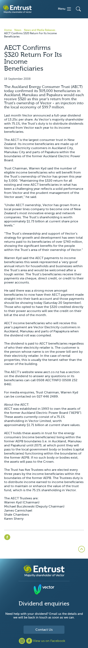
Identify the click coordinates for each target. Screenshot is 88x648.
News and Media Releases (39, 30)
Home (8, 30)
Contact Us (44, 630)
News (17, 30)
